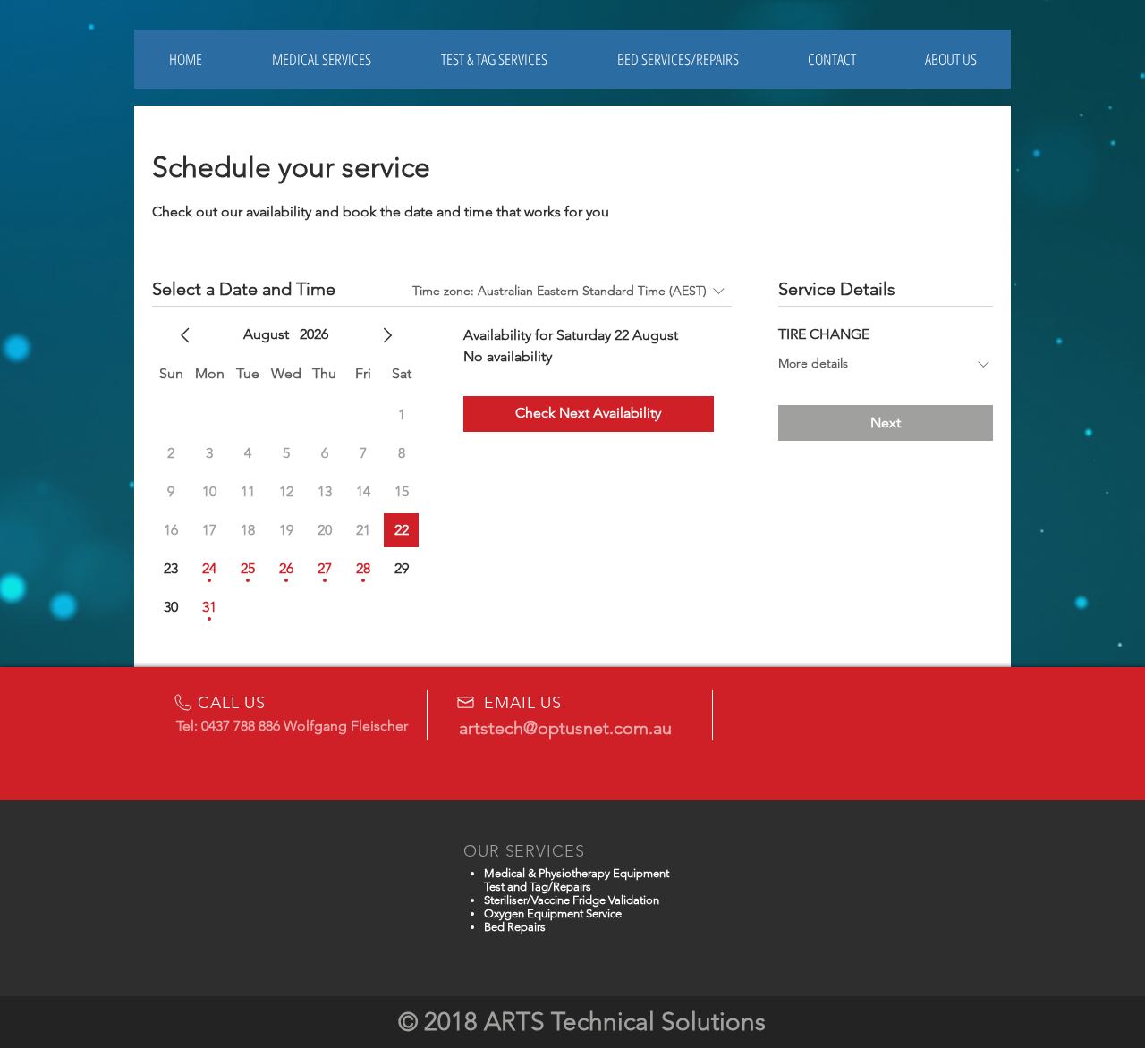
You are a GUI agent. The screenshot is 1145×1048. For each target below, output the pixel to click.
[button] (494, 59)
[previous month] (185, 335)
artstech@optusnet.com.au (565, 728)
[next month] (387, 335)
